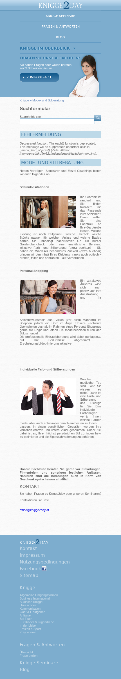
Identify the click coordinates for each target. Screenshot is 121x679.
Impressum (32, 555)
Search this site (30, 116)
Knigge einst (28, 632)
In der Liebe (28, 625)
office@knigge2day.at (34, 510)
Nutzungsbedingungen (45, 562)
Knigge (24, 100)
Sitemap (29, 575)
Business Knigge (31, 601)
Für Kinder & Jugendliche (37, 622)
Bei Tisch (26, 618)
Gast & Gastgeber (32, 612)
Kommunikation (30, 608)
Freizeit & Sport (30, 629)
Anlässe (25, 615)
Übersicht (26, 652)
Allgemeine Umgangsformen (39, 595)
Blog (60, 37)
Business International (35, 598)
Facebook (30, 568)
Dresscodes (28, 605)
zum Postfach (39, 77)
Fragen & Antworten (61, 26)
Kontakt (28, 548)
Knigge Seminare (60, 16)
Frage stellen (28, 655)
